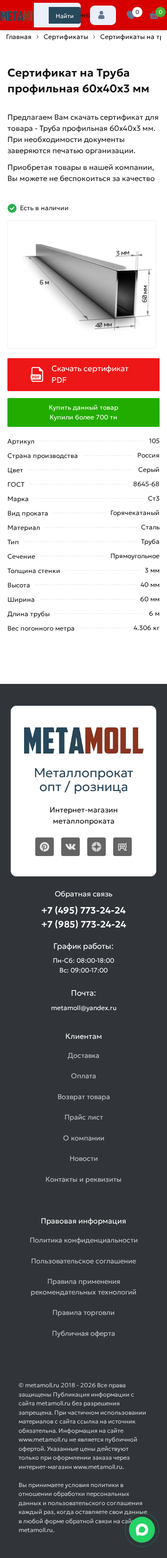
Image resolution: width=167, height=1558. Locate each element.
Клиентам (81, 15)
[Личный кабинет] (103, 15)
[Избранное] (131, 15)
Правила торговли (83, 1312)
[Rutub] (122, 846)
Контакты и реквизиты (83, 1179)
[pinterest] (44, 846)
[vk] (70, 846)
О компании (83, 1137)
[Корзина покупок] (154, 15)
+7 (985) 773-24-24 (83, 924)
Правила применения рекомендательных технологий (83, 1286)
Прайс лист (83, 1117)
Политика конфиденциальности (84, 1240)
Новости (84, 1158)
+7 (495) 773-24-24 (83, 910)
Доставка (83, 1055)
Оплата (83, 1075)
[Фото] (82, 284)
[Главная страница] (23, 16)
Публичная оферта (83, 1333)
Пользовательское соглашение (83, 1260)
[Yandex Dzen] (96, 846)
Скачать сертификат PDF (89, 374)
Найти (65, 16)
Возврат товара (84, 1096)
